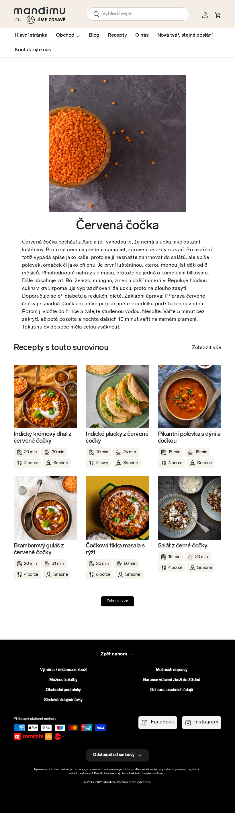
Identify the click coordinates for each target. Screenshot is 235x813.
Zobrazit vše (206, 348)
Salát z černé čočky (182, 546)
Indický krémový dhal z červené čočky (42, 437)
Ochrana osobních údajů (171, 690)
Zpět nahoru (114, 654)
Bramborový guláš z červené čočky (39, 549)
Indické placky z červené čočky (117, 437)
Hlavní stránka (31, 35)
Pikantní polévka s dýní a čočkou (189, 437)
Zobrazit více (117, 601)
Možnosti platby (63, 680)
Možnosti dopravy (171, 670)
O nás (141, 35)
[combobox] (138, 14)
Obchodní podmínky (63, 690)
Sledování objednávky (63, 700)
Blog (94, 35)
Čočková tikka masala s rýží (115, 549)
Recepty (117, 35)
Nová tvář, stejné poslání (185, 35)
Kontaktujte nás (33, 50)
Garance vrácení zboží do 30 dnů (171, 680)
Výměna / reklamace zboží (63, 670)
